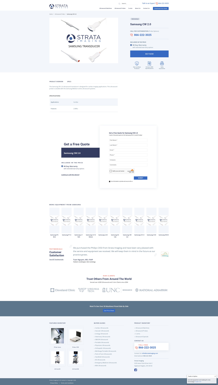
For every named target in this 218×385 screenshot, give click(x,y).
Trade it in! (198, 381)
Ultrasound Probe (60, 14)
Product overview (56, 81)
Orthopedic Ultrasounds (103, 348)
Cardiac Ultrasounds (101, 328)
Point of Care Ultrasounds (103, 354)
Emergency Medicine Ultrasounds (106, 363)
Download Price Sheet (160, 8)
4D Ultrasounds (100, 360)
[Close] (215, 376)
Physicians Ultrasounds (102, 345)
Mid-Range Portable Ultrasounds (105, 351)
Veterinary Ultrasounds (102, 337)
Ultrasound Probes (120, 8)
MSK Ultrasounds (100, 366)
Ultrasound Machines (105, 8)
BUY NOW (149, 54)
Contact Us (146, 8)
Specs (69, 81)
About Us (137, 8)
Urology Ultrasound (101, 334)
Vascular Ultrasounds (102, 331)
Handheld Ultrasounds (102, 357)
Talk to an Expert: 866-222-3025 (155, 3)
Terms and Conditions (67, 383)
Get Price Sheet (109, 311)
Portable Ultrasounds (102, 342)
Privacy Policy (54, 383)
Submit (140, 178)
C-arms (130, 8)
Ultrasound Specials (141, 337)
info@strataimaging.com (150, 353)
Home (51, 14)
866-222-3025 (142, 35)
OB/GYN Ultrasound (101, 339)
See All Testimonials (56, 259)
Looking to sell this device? (70, 175)
